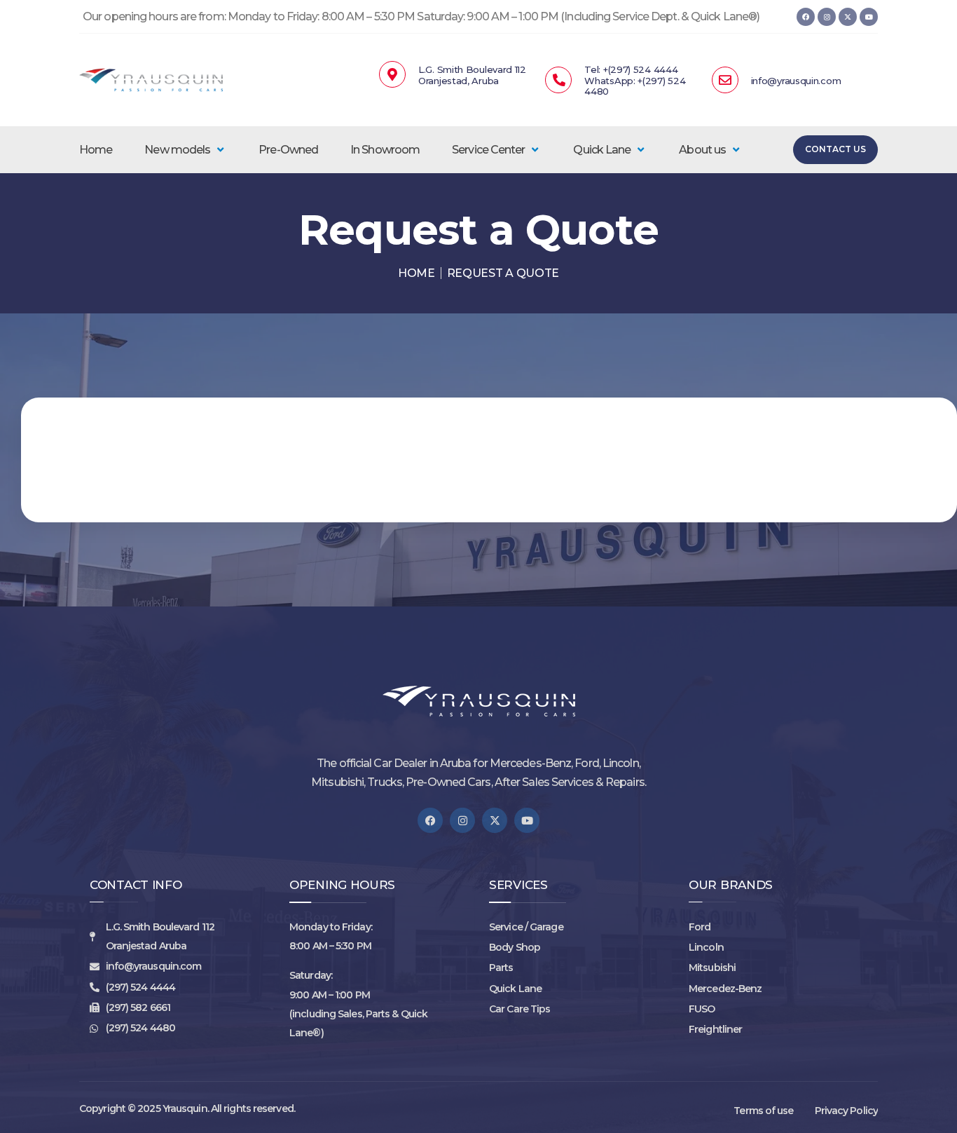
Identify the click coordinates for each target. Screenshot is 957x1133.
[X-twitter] (848, 17)
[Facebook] (806, 17)
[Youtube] (869, 17)
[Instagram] (827, 17)
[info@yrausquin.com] (725, 80)
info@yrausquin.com (796, 80)
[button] (185, 149)
